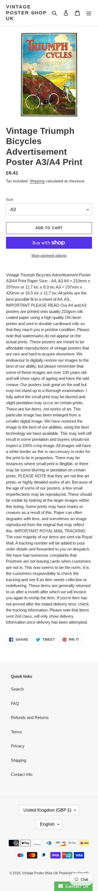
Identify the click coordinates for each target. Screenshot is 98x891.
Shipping (37, 181)
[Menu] (88, 13)
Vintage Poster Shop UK (26, 12)
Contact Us (75, 886)
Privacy (17, 746)
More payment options (49, 256)
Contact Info (21, 774)
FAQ (15, 703)
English (47, 824)
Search (17, 689)
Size (9, 199)
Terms (16, 732)
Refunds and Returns (30, 717)
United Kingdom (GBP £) (47, 810)
